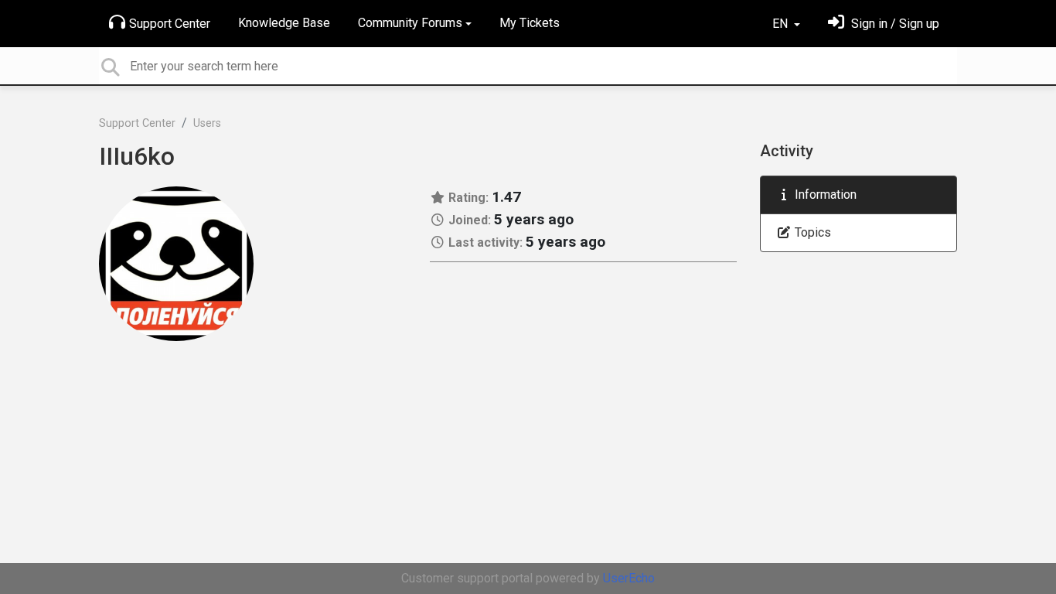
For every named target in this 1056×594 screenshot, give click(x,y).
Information (824, 194)
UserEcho (629, 578)
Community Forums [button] (410, 22)
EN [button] (781, 23)
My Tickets (529, 22)
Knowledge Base (284, 22)
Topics (811, 232)
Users (207, 123)
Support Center (169, 23)
